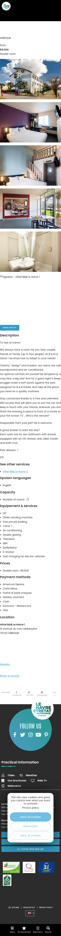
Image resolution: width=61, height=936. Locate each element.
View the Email (12, 651)
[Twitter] (22, 734)
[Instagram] (30, 734)
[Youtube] (38, 734)
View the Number (13, 641)
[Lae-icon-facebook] (14, 734)
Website (5, 664)
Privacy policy (30, 807)
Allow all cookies (30, 817)
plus (54, 693)
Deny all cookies (30, 835)
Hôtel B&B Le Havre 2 (15, 471)
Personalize (30, 826)
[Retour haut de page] (53, 908)
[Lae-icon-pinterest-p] (46, 734)
